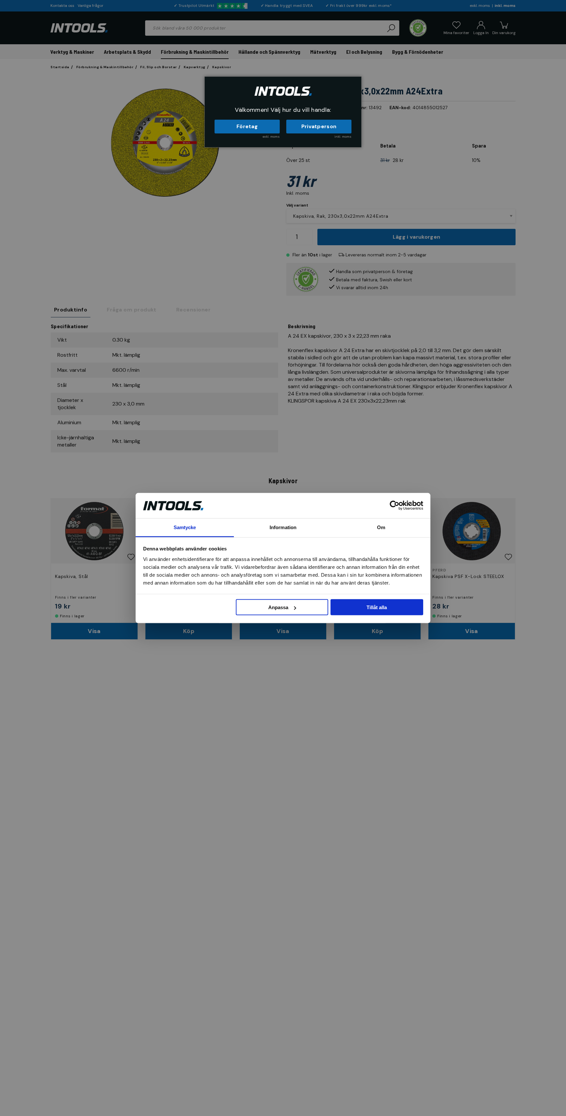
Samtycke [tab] (185, 527)
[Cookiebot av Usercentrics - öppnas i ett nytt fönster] (394, 505)
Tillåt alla (377, 607)
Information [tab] (283, 527)
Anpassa (278, 607)
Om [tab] (381, 527)
